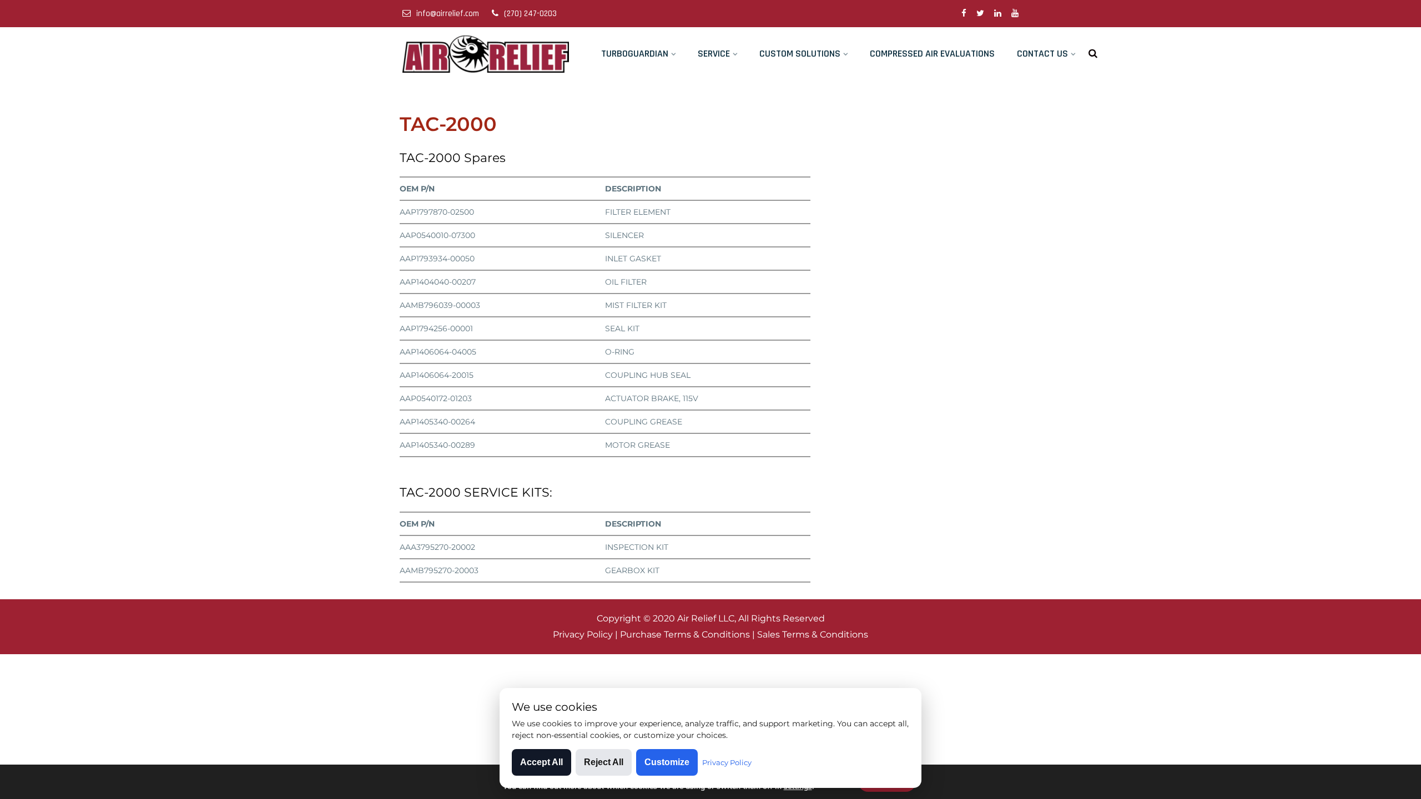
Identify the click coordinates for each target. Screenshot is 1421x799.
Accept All (541, 762)
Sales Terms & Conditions (812, 634)
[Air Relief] (486, 54)
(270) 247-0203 (530, 13)
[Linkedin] (997, 14)
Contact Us (1042, 53)
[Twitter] (980, 14)
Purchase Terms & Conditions (685, 634)
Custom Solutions (799, 53)
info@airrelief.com (447, 13)
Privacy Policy (583, 634)
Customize (666, 762)
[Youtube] (1015, 14)
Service (714, 53)
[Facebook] (963, 14)
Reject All (603, 762)
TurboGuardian (634, 53)
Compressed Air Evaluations (932, 53)
